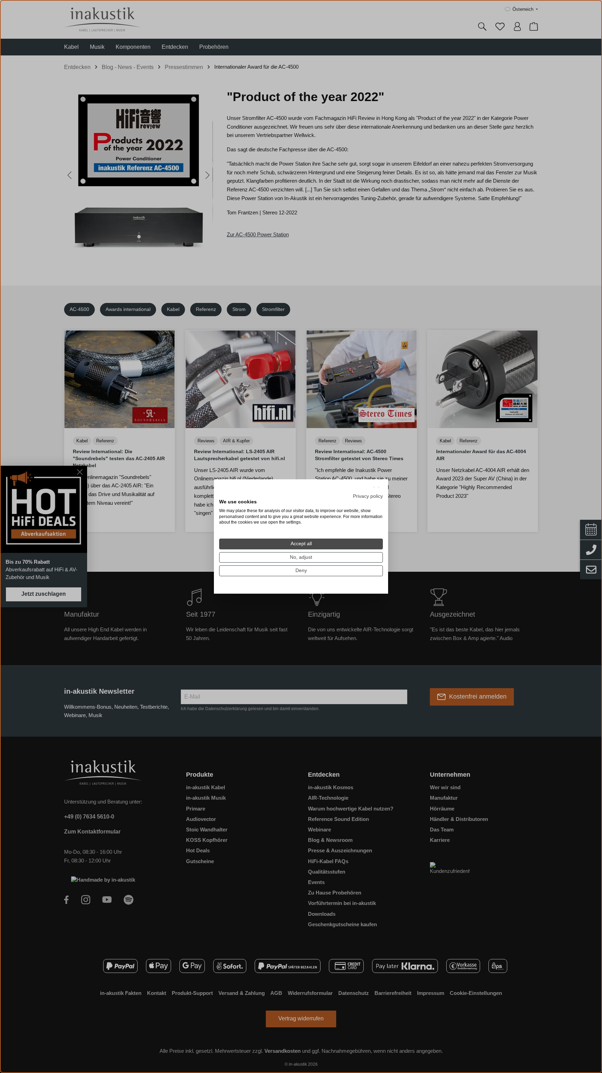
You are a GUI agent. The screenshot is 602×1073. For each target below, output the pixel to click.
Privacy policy (368, 496)
